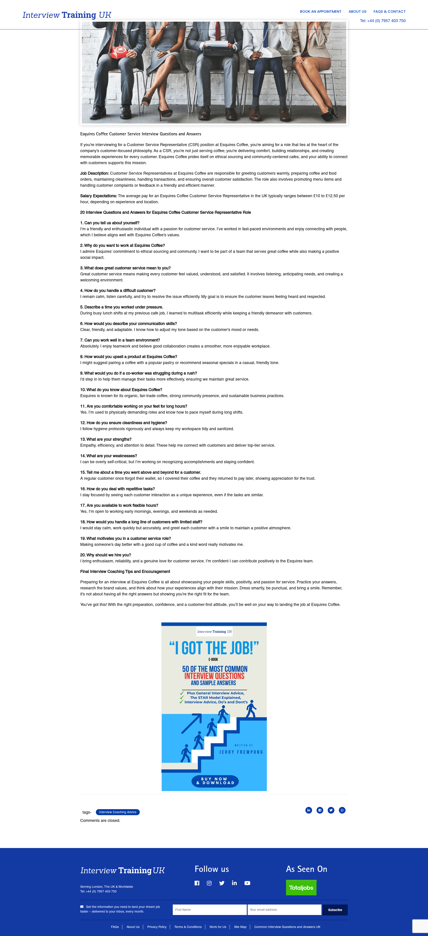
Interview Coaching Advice (117, 812)
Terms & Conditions (188, 927)
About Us (357, 11)
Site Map (240, 927)
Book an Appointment (321, 11)
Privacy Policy (157, 927)
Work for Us (218, 927)
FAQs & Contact (390, 11)
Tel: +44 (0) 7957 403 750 (383, 20)
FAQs (115, 927)
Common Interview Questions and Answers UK (287, 927)
